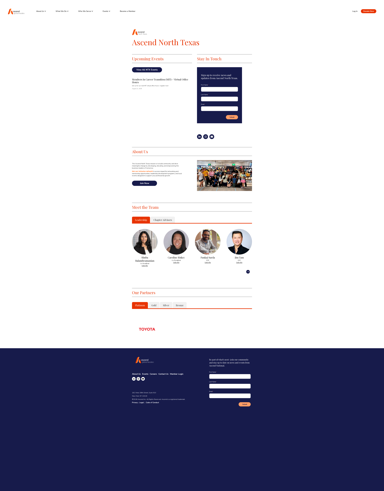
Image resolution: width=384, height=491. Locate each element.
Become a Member (127, 11)
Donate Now (368, 11)
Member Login (176, 374)
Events (145, 374)
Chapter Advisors (163, 219)
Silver (166, 305)
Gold (153, 305)
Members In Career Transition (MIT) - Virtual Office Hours (160, 81)
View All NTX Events (147, 69)
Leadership (141, 219)
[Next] (248, 272)
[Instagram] (138, 379)
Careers (153, 374)
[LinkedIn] (134, 379)
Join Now (144, 183)
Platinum (140, 305)
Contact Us (163, 374)
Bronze (180, 305)
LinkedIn (145, 266)
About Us (136, 374)
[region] (192, 248)
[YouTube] (143, 379)
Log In (355, 11)
